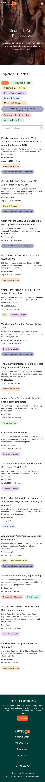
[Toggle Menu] (42, 3)
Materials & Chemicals (14, 103)
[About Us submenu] (27, 755)
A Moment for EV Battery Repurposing (21, 575)
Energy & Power (11, 98)
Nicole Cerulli (8, 588)
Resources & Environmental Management (22, 109)
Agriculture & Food (21, 83)
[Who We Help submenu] (29, 743)
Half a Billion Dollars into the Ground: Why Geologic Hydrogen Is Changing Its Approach (21, 501)
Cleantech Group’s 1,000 (14, 432)
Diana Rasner (8, 157)
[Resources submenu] (27, 749)
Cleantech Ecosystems (14, 88)
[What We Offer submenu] (29, 736)
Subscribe (22, 718)
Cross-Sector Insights (14, 93)
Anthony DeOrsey (10, 306)
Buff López (7, 414)
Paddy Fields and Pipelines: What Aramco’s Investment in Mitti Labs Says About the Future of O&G (21, 141)
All (5, 83)
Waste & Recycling (12, 120)
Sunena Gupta (9, 197)
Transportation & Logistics (16, 115)
